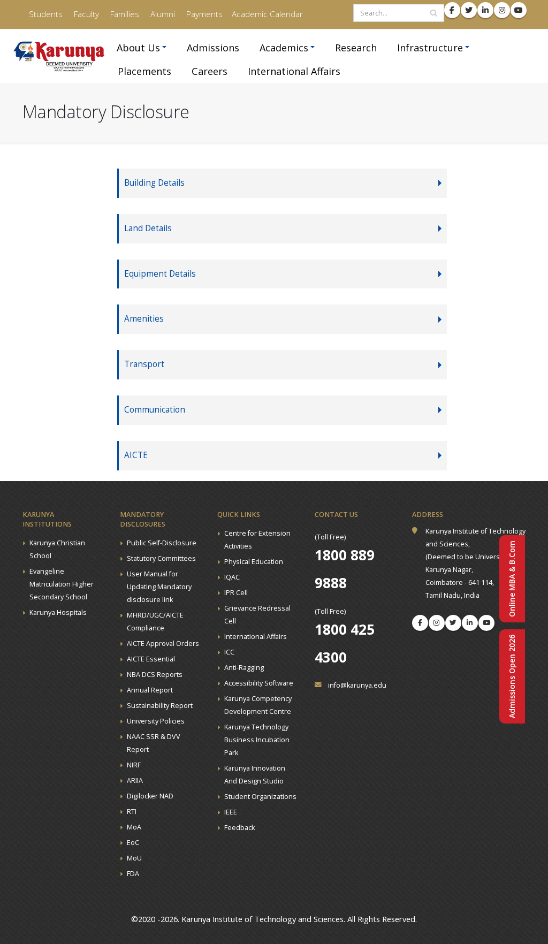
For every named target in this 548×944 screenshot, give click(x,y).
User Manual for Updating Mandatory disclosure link (159, 586)
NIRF (134, 765)
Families (123, 14)
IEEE (230, 812)
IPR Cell (236, 592)
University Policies (156, 721)
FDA (133, 873)
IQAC (232, 577)
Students (45, 14)
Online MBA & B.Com (512, 578)
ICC (229, 652)
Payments (203, 14)
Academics (284, 47)
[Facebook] (420, 623)
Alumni (161, 14)
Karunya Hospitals (58, 612)
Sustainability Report (160, 705)
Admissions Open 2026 (512, 676)
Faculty (85, 14)
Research (356, 47)
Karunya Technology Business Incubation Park (257, 739)
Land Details (148, 228)
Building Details (154, 182)
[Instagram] (437, 623)
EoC (133, 842)
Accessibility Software (258, 683)
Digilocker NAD (150, 796)
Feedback (239, 827)
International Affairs (294, 71)
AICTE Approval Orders (163, 643)
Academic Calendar (267, 14)
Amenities (144, 318)
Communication (154, 409)
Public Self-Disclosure (161, 542)
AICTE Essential (151, 659)
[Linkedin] (470, 623)
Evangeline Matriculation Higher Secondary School (61, 584)
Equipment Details (160, 273)
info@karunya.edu (357, 685)
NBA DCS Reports (154, 674)
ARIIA (135, 780)
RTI (131, 811)
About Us (138, 47)
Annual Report (150, 690)
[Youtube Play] (486, 623)
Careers (209, 71)
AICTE (136, 455)
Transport (144, 364)
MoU (134, 858)
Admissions (213, 47)
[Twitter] (453, 623)
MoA (134, 827)
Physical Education (253, 561)
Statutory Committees (161, 558)
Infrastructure (430, 47)
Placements (144, 71)
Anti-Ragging (244, 667)
